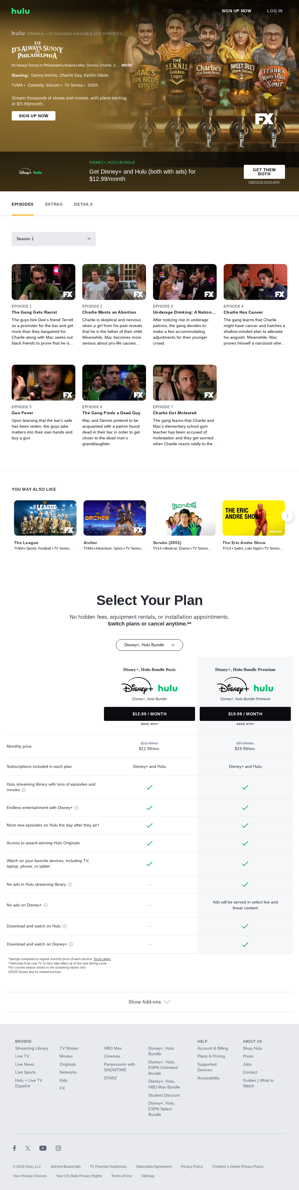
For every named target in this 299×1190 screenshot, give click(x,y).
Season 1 (25, 238)
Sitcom (53, 85)
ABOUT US (252, 1041)
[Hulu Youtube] (47, 1148)
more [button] (127, 65)
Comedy (36, 85)
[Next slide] (287, 516)
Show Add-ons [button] (144, 1002)
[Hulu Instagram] (58, 1148)
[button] (23, 203)
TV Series (74, 85)
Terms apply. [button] (102, 959)
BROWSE (23, 1041)
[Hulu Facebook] (19, 1148)
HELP (202, 1041)
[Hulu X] (32, 1148)
